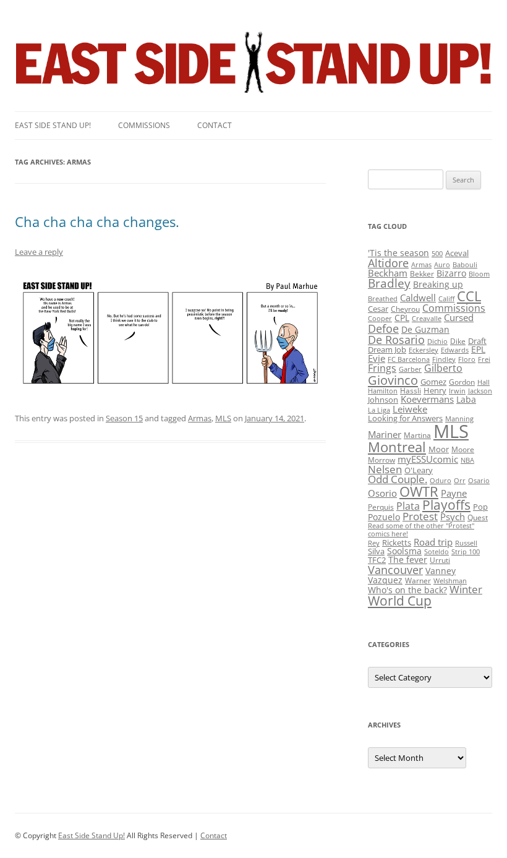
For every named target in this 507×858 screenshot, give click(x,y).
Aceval (457, 253)
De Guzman (425, 329)
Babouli (465, 264)
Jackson (480, 391)
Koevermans (427, 399)
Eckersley (423, 350)
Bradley (389, 283)
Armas (199, 418)
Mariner (384, 434)
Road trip (433, 542)
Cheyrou (405, 309)
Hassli (410, 390)
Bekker (422, 273)
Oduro (440, 480)
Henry (435, 390)
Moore (462, 449)
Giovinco (393, 379)
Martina (417, 435)
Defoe (383, 328)
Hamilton (383, 391)
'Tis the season (398, 253)
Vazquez (385, 580)
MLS (223, 418)
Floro (466, 359)
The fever (407, 559)
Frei (484, 359)
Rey (374, 543)
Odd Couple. (397, 479)
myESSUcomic (428, 459)
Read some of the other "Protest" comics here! (421, 529)
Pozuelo (384, 517)
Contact (214, 125)
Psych (452, 516)
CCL (469, 296)
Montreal (397, 447)
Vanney (440, 571)
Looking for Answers (405, 418)
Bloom (479, 274)
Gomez (433, 381)
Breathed (383, 298)
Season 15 (124, 418)
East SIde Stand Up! (53, 125)
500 (437, 253)
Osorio (382, 493)
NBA (467, 460)
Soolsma (404, 551)
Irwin (457, 391)
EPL (478, 349)
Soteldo (436, 551)
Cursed (459, 317)
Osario (479, 480)
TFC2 (377, 559)
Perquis (381, 507)
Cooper (380, 318)
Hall (483, 382)
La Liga (379, 410)
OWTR (418, 491)
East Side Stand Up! (91, 835)
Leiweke (410, 409)
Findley (444, 359)
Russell (466, 543)
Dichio (437, 341)
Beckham (387, 273)
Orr (460, 480)
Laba (466, 399)
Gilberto (443, 368)
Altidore (388, 262)
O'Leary (418, 470)
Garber (410, 369)
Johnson (383, 399)
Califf (446, 298)
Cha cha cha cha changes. (97, 221)
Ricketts (396, 542)
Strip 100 (465, 551)
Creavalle (426, 318)
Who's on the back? (407, 590)
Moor (438, 449)
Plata (408, 506)
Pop (480, 506)
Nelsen (385, 469)
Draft (477, 340)
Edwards (455, 350)
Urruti (440, 560)
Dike (458, 341)
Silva (376, 551)
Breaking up (438, 284)
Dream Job (387, 349)
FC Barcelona (409, 359)
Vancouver (395, 569)
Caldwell (418, 297)
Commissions (144, 125)
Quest (477, 517)
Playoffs (446, 504)
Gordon (462, 382)
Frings (382, 368)
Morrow (381, 460)
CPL (401, 318)
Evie (376, 358)
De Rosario (396, 339)
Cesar (378, 308)
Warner (418, 580)
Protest (420, 516)
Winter (465, 589)
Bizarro (451, 273)
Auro (442, 264)
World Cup (400, 600)
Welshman (450, 581)
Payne (454, 493)
